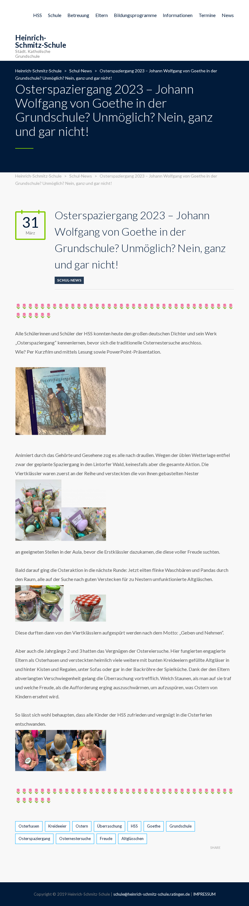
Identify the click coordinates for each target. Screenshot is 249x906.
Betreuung (78, 15)
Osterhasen (29, 826)
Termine (207, 15)
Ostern (82, 826)
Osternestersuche (75, 838)
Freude (106, 838)
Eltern (101, 15)
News (228, 15)
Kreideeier (57, 826)
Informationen (178, 15)
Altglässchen (132, 838)
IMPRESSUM (204, 894)
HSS (37, 15)
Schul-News (69, 280)
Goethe (153, 826)
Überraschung (109, 826)
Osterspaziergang (34, 838)
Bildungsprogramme (135, 15)
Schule (54, 15)
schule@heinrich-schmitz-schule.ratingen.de (151, 894)
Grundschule (180, 826)
